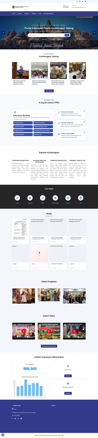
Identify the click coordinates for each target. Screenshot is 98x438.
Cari (67, 35)
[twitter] (82, 1)
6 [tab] (53, 47)
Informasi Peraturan (19, 134)
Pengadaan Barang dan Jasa (41, 130)
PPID (40, 13)
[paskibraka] (49, 294)
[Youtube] (21, 418)
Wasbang (60, 39)
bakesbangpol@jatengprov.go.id (79, 7)
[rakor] (23, 296)
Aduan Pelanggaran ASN (40, 126)
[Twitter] (15, 418)
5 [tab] (51, 47)
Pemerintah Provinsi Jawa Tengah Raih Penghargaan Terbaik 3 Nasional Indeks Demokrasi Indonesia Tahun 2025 (58, 82)
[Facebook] (12, 418)
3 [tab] (47, 47)
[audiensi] (74, 296)
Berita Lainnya (49, 90)
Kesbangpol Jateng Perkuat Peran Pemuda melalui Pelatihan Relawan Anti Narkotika (77, 82)
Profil (13, 13)
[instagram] (77, 1)
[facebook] (80, 1)
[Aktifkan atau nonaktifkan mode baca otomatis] (2, 434)
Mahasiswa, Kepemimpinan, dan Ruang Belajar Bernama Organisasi (39, 82)
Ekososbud (44, 39)
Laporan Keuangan (19, 126)
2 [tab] (45, 47)
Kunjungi (68, 375)
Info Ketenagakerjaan (48, 13)
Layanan (19, 13)
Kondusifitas (52, 39)
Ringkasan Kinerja (19, 130)
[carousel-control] (3, 32)
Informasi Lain (38, 134)
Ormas (37, 39)
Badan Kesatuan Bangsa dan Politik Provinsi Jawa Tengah (52, 435)
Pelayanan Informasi (39, 122)
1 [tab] (43, 47)
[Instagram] (18, 418)
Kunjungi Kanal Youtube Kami (49, 346)
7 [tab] (55, 47)
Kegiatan (26, 13)
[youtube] (85, 1)
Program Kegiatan (18, 122)
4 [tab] (49, 47)
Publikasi (34, 13)
